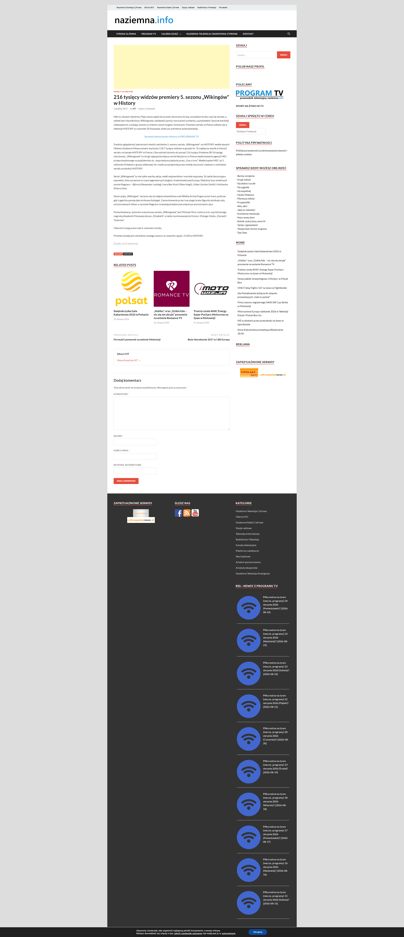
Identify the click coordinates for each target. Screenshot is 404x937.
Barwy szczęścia (246, 175)
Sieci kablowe (243, 556)
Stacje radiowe (188, 7)
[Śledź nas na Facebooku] (178, 513)
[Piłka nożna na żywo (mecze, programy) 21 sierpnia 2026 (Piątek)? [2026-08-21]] (249, 716)
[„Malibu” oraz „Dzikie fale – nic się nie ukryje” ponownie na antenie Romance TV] (172, 289)
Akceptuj (257, 932)
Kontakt (248, 34)
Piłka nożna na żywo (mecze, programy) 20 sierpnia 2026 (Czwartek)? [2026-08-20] (276, 736)
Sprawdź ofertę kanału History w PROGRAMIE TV (171, 136)
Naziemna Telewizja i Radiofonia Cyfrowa (212, 34)
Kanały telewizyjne (123, 92)
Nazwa (119, 436)
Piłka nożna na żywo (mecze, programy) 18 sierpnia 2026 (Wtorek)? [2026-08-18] (275, 801)
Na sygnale (243, 187)
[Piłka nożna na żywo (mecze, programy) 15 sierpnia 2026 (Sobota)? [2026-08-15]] (249, 913)
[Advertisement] (172, 67)
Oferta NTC (149, 7)
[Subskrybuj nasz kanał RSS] (187, 513)
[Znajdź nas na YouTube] (195, 513)
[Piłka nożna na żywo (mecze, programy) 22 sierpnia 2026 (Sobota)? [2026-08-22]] (249, 684)
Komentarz (121, 394)
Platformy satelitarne (247, 550)
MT (134, 108)
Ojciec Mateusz (245, 194)
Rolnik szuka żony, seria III (251, 221)
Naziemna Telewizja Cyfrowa (129, 7)
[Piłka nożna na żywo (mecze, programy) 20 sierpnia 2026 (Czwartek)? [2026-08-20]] (249, 749)
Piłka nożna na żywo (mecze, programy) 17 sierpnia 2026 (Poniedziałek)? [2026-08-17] (275, 834)
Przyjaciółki (243, 202)
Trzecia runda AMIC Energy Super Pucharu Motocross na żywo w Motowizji (211, 314)
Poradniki (223, 7)
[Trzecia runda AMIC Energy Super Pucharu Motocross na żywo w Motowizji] (212, 289)
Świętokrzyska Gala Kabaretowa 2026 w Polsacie (131, 312)
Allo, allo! (242, 206)
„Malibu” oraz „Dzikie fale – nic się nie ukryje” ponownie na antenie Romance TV (170, 314)
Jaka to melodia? (246, 209)
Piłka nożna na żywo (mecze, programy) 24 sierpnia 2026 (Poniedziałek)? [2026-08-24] (275, 604)
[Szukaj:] (263, 54)
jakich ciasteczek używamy (188, 933)
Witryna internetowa (127, 465)
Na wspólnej (244, 190)
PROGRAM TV (148, 34)
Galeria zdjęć (169, 34)
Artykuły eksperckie (246, 567)
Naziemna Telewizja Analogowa (253, 573)
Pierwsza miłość (246, 198)
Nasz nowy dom (246, 217)
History (128, 254)
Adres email (122, 450)
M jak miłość (244, 179)
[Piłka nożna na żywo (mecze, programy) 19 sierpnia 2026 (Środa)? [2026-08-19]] (249, 782)
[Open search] (288, 33)
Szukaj (242, 125)
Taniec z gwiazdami (247, 224)
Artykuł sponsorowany (248, 562)
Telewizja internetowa (247, 533)
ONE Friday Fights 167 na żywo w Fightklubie (262, 287)
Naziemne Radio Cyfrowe (168, 7)
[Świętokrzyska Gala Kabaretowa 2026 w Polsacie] (132, 289)
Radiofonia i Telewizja (206, 7)
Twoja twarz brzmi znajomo (252, 228)
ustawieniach (228, 933)
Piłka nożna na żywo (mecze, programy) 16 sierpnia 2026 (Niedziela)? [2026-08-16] (275, 867)
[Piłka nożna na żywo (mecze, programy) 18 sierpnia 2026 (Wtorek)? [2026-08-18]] (249, 815)
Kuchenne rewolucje (248, 213)
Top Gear (242, 232)
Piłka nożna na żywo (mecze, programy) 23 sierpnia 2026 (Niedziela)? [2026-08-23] (275, 637)
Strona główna (126, 34)
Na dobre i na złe (246, 183)
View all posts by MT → (129, 360)
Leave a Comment (146, 108)
